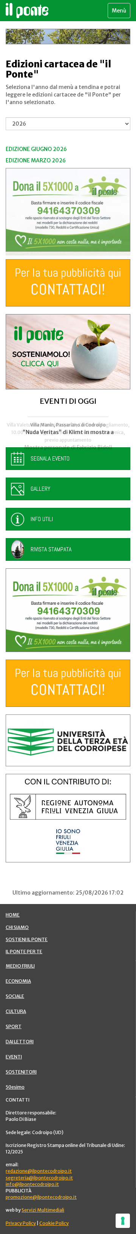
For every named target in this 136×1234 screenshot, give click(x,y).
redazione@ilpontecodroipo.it (39, 1171)
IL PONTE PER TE (24, 951)
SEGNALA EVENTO (50, 458)
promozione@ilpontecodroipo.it (41, 1197)
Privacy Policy (21, 1223)
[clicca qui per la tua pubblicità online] (68, 283)
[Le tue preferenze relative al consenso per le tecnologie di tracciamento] (123, 1221)
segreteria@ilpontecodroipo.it (39, 1178)
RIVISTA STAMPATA (51, 549)
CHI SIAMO (17, 927)
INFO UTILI (42, 519)
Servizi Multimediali (43, 1210)
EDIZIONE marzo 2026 (36, 160)
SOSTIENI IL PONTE (27, 939)
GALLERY (40, 489)
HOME (13, 915)
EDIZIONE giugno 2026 (36, 149)
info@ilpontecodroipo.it (32, 1184)
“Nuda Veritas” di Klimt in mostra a (68, 432)
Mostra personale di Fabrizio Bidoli (68, 447)
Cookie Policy (54, 1223)
